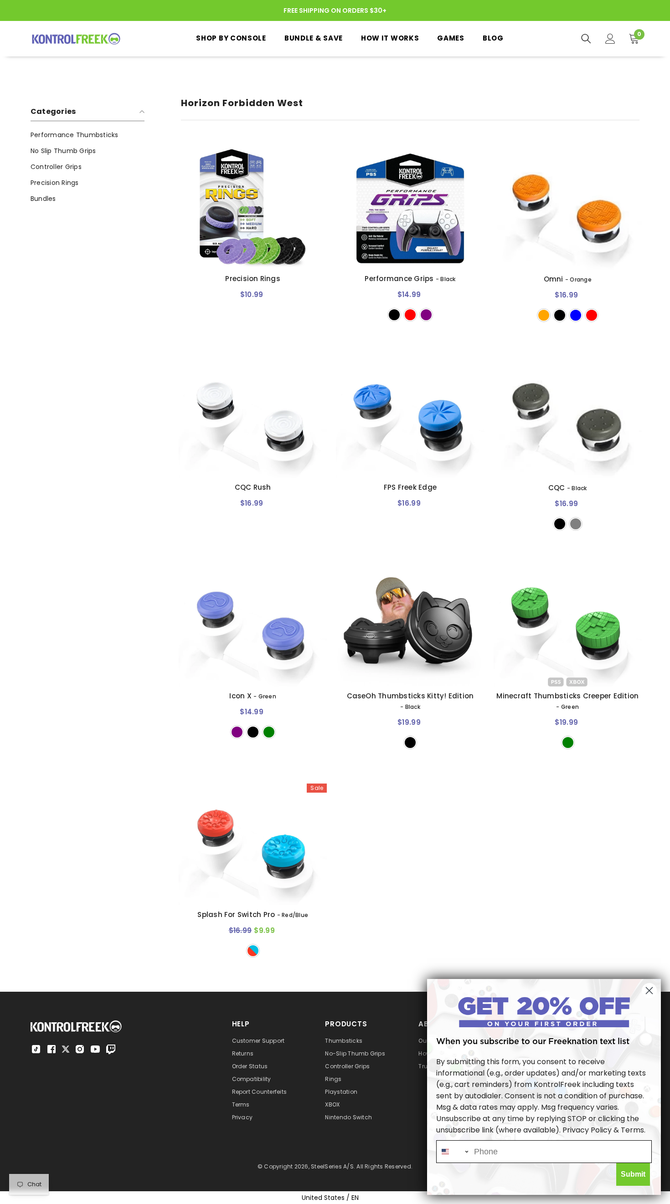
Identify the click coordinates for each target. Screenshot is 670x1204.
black (394, 315)
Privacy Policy (587, 1130)
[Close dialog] (649, 991)
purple (426, 315)
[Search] (586, 39)
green (269, 732)
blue (575, 315)
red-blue (253, 951)
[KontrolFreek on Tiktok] (36, 1049)
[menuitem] (87, 135)
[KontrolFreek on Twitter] (66, 1048)
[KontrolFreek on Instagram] (79, 1049)
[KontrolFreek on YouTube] (95, 1049)
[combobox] (453, 1152)
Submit (633, 1174)
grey (575, 524)
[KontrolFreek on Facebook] (51, 1049)
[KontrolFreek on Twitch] (110, 1049)
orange (544, 315)
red (410, 315)
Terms (632, 1130)
